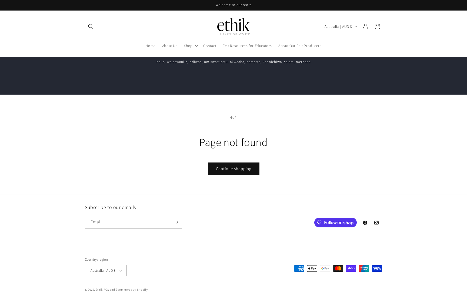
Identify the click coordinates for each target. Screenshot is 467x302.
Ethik (99, 289)
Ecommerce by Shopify (132, 289)
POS (106, 289)
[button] (91, 26)
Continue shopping (233, 168)
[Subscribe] (176, 222)
